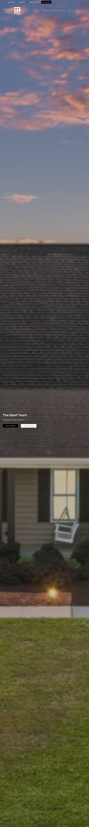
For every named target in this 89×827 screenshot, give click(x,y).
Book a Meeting (46, 2)
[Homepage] (12, 11)
